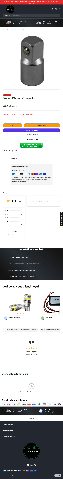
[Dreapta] (60, 350)
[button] (59, 9)
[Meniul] (3, 9)
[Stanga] (2, 350)
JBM (4, 92)
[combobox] (31, 15)
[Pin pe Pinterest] (16, 150)
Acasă (4, 29)
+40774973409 (23, 1)
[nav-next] (60, 309)
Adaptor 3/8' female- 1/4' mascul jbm (15, 29)
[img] (20, 314)
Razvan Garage (9, 475)
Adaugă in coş (42, 125)
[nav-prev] (2, 309)
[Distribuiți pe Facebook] (12, 150)
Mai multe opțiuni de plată (31, 134)
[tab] (13, 158)
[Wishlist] (56, 9)
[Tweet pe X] (9, 150)
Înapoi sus (31, 418)
